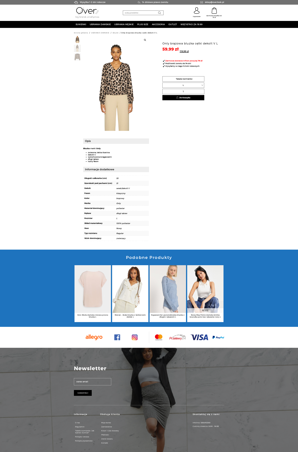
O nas (77, 423)
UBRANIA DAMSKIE (100, 33)
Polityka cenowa (82, 437)
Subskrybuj (83, 393)
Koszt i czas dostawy (110, 431)
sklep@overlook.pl (214, 2)
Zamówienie (106, 427)
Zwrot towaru (107, 439)
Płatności (105, 435)
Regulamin (80, 427)
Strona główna (81, 33)
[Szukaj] (159, 13)
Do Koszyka (184, 97)
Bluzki (116, 33)
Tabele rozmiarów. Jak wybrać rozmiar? (84, 432)
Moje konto (106, 423)
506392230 (205, 423)
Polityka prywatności (84, 441)
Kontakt (104, 443)
